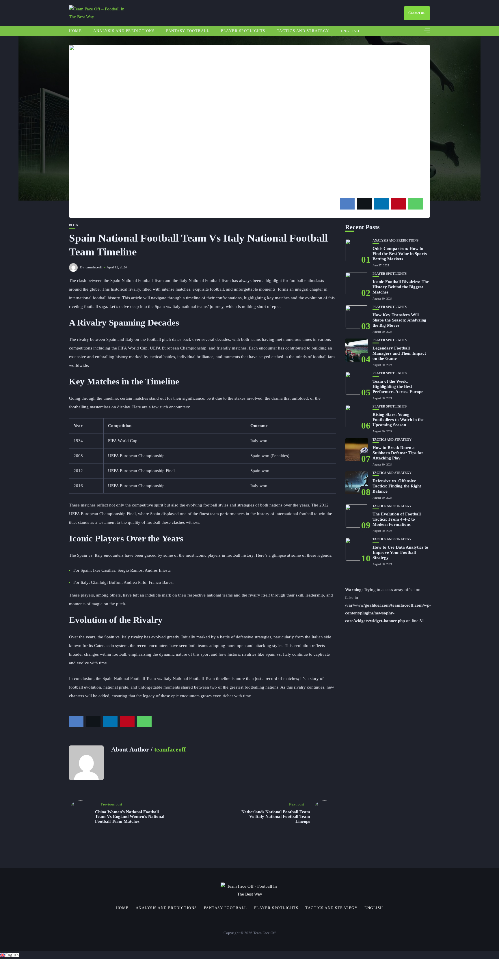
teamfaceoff (94, 267)
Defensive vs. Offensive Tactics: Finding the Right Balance (397, 485)
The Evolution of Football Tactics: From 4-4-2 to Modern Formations (397, 519)
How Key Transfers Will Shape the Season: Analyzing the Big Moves (399, 320)
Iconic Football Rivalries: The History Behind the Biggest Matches (401, 286)
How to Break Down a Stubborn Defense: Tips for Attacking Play (398, 452)
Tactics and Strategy (303, 31)
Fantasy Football (187, 31)
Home (75, 31)
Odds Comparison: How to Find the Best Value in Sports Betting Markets (400, 253)
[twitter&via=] (364, 204)
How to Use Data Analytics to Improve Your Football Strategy (400, 552)
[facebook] (347, 204)
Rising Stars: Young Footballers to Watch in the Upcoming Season (398, 419)
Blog (73, 225)
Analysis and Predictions (123, 31)
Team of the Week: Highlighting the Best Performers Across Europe (398, 386)
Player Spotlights (243, 31)
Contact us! (417, 13)
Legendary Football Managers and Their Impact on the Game (399, 353)
